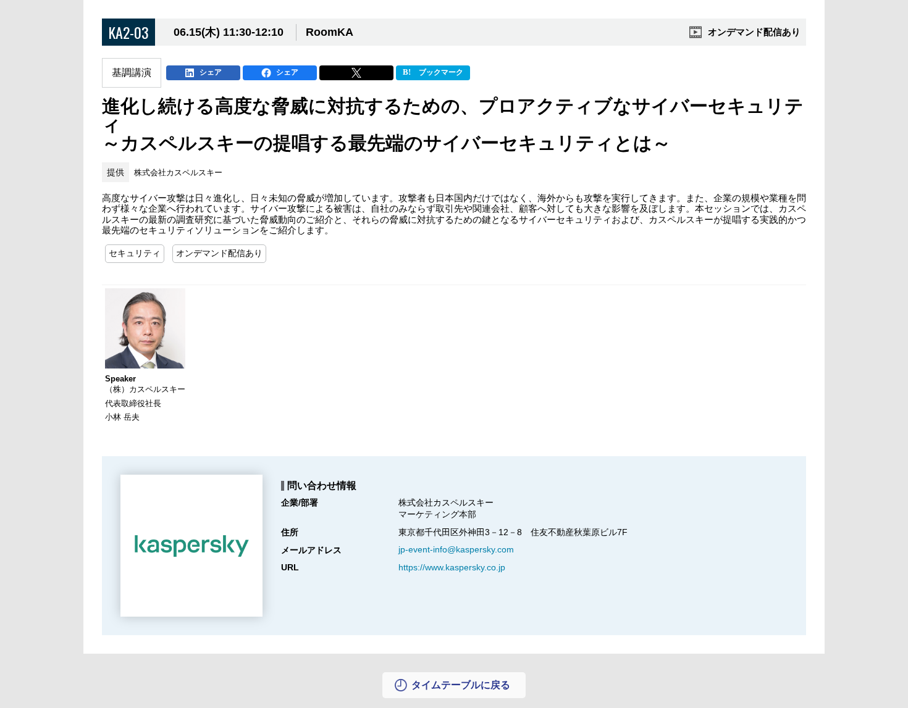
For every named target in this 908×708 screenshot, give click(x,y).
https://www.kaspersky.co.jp (451, 567)
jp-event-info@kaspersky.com (456, 549)
